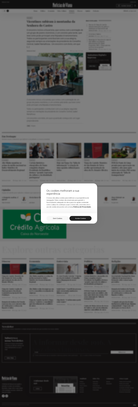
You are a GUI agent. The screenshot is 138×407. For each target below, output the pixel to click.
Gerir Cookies (57, 218)
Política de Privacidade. (82, 207)
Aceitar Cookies (80, 218)
